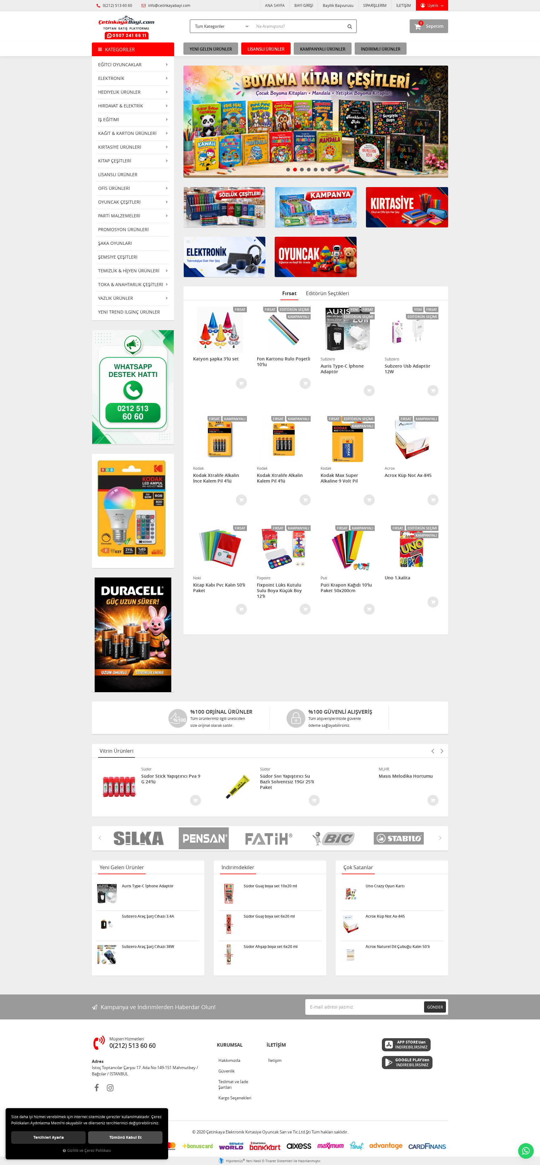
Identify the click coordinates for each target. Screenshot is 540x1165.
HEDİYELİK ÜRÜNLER (119, 92)
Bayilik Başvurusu (338, 5)
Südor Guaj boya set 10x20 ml (270, 886)
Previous (189, 122)
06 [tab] (322, 169)
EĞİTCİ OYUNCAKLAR (120, 64)
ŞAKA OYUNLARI (115, 243)
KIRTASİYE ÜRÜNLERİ (119, 147)
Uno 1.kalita (397, 578)
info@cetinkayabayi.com (168, 5)
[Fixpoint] (403, 838)
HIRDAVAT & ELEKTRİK (120, 106)
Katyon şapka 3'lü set (216, 359)
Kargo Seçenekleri (234, 1098)
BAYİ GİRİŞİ (303, 5)
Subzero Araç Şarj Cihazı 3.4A (148, 916)
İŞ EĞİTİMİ (108, 119)
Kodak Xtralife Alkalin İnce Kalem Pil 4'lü (216, 478)
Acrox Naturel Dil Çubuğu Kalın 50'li (398, 946)
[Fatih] (208, 838)
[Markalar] (273, 838)
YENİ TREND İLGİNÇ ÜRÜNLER (129, 312)
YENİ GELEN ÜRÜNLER (211, 49)
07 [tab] (329, 169)
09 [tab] (343, 169)
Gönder (435, 1006)
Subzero (328, 358)
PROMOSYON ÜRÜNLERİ (123, 229)
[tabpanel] (279, 122)
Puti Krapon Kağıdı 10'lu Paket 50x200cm (346, 587)
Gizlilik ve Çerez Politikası (89, 1150)
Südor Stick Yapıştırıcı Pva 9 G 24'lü (170, 779)
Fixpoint (263, 577)
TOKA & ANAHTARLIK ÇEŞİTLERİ (130, 284)
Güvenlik (226, 1071)
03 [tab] (302, 169)
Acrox (390, 468)
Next (442, 122)
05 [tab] (316, 169)
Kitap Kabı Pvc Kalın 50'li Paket (219, 587)
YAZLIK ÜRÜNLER (115, 298)
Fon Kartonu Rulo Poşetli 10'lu (283, 361)
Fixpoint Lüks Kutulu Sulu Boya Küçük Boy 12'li (279, 590)
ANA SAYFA (275, 5)
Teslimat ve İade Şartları (233, 1084)
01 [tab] (288, 169)
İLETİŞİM (403, 5)
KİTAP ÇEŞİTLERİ (114, 161)
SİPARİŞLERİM (375, 5)
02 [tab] (295, 169)
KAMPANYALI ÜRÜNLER (322, 49)
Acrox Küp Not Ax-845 (408, 475)
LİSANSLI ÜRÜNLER (118, 174)
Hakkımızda (229, 1060)
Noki (197, 577)
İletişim (275, 1060)
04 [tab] (309, 169)
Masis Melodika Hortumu (406, 776)
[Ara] (350, 26)
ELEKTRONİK (111, 78)
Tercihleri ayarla (48, 1137)
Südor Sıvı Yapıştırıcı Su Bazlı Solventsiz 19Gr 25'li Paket (287, 781)
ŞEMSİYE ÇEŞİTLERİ (118, 257)
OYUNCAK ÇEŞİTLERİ (119, 202)
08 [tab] (336, 169)
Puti (324, 577)
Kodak (198, 468)
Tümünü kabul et (125, 1137)
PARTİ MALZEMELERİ (119, 216)
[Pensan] (143, 838)
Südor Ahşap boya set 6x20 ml (271, 946)
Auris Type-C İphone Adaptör (342, 368)
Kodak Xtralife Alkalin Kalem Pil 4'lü (280, 478)
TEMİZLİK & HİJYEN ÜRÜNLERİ (128, 271)
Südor (146, 768)
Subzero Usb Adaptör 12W (407, 368)
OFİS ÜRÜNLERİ (114, 188)
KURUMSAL (229, 1045)
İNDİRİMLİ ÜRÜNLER (380, 49)
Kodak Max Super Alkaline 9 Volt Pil (339, 478)
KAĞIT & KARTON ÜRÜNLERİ (127, 133)
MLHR (384, 768)
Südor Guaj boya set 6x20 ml (269, 916)
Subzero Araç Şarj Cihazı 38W (148, 946)
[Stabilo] (338, 838)
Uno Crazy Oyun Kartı (385, 886)
